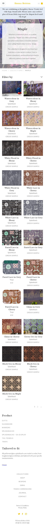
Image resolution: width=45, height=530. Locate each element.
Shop (22, 478)
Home (4, 70)
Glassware (7, 424)
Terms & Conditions (22, 505)
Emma (22, 485)
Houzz (4, 465)
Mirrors (6, 427)
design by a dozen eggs (23, 523)
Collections (16, 70)
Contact (22, 496)
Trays (5, 442)
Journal (22, 493)
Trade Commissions (23, 489)
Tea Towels (7, 438)
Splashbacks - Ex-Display (14, 434)
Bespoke (22, 481)
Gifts (4, 420)
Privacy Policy (22, 508)
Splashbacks (8, 431)
